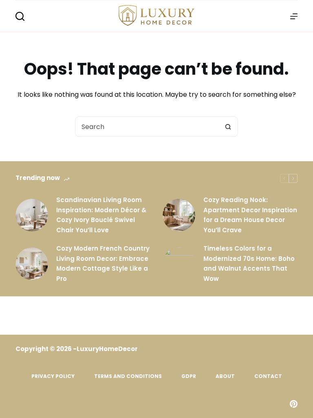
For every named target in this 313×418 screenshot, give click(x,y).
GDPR (188, 376)
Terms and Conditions (128, 376)
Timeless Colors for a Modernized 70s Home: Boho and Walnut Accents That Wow (249, 263)
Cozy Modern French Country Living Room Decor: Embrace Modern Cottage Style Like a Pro (103, 263)
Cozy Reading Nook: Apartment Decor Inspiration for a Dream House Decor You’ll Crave (250, 215)
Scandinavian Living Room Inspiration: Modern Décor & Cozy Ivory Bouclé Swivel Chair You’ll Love (101, 215)
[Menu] (294, 16)
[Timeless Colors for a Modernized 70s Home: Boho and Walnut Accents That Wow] (179, 263)
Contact (268, 376)
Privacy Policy (53, 376)
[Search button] (228, 126)
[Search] (19, 16)
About (225, 376)
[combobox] (146, 126)
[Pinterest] (294, 404)
